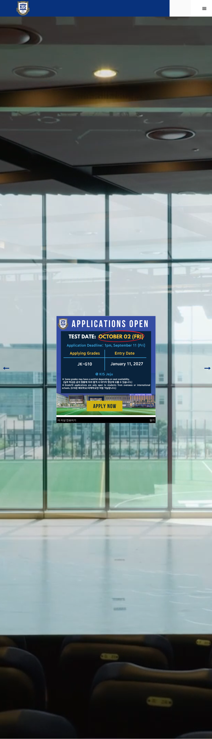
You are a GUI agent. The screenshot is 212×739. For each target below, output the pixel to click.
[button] (204, 8)
